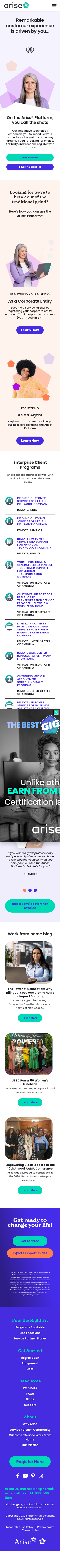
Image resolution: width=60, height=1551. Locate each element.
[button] (24, 890)
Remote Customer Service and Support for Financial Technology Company (34, 543)
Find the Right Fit (30, 1320)
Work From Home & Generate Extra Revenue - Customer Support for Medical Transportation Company (35, 570)
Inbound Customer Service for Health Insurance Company (32, 501)
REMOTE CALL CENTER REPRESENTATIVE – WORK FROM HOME (34, 655)
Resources (30, 1381)
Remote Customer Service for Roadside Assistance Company (33, 705)
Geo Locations (40, 1504)
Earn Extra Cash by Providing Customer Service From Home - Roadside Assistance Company (33, 629)
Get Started (30, 1350)
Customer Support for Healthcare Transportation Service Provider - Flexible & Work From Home (35, 600)
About (30, 1417)
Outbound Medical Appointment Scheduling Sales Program (31, 681)
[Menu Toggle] (54, 5)
